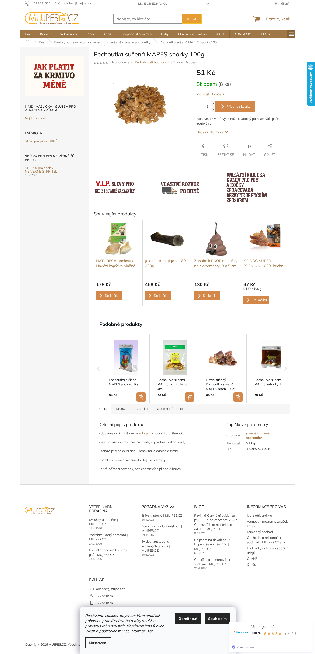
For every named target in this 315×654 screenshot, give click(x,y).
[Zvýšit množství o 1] (213, 104)
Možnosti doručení (210, 94)
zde (151, 631)
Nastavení (98, 642)
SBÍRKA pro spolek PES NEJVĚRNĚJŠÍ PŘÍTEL (42, 169)
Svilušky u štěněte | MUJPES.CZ (103, 522)
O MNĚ (252, 559)
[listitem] (126, 368)
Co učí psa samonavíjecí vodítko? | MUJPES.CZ (212, 561)
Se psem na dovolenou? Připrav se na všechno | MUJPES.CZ (212, 544)
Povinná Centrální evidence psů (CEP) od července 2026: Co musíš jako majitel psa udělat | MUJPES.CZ (215, 522)
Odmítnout (187, 618)
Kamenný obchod (260, 532)
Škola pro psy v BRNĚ (41, 141)
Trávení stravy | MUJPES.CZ (162, 515)
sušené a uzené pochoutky (258, 435)
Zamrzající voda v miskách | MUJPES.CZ (162, 528)
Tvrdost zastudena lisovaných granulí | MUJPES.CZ (156, 546)
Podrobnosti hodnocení (152, 62)
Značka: (184, 62)
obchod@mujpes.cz (110, 589)
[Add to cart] (141, 397)
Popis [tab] (102, 409)
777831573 (104, 596)
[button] (98, 368)
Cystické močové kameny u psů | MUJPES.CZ (109, 552)
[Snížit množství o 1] (213, 109)
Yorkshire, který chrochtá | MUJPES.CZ (108, 537)
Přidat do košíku (238, 106)
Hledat (191, 19)
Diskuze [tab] (122, 409)
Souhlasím (217, 618)
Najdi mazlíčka (35, 118)
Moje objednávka (152, 3)
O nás (251, 564)
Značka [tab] (142, 409)
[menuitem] (27, 34)
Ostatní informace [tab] (170, 409)
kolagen (144, 433)
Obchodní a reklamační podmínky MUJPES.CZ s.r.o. (267, 540)
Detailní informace (210, 132)
